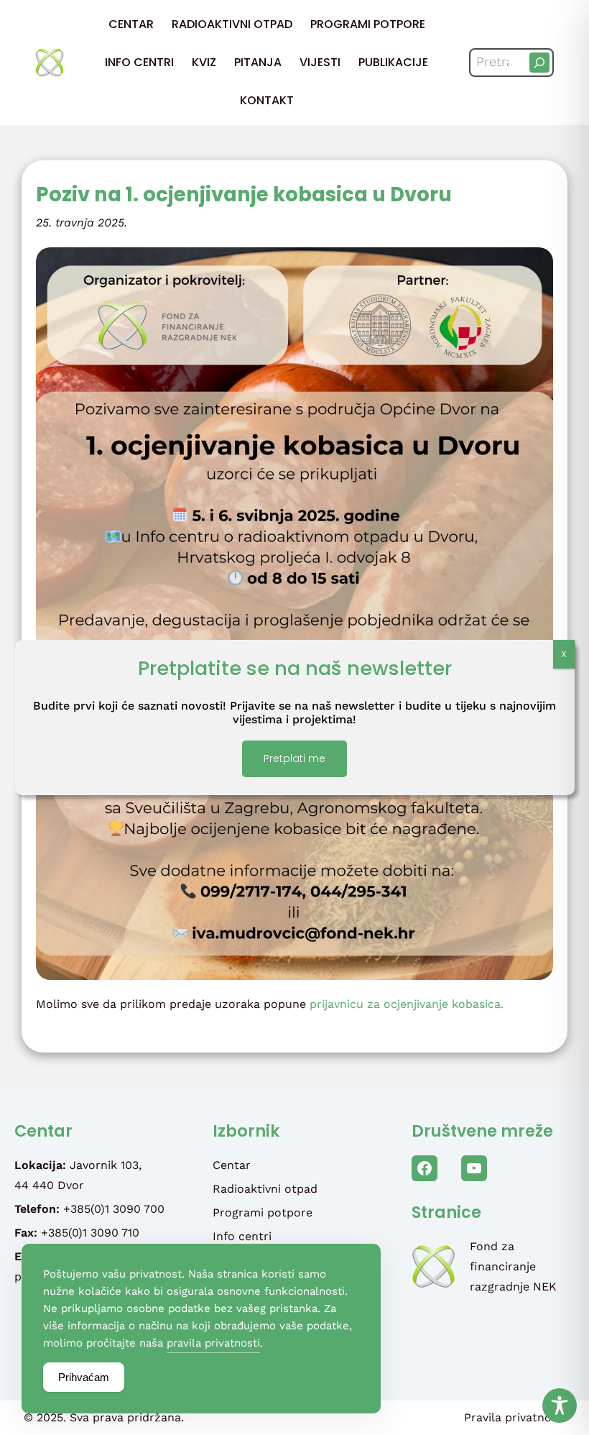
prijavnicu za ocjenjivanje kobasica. (407, 1004)
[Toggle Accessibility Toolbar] (559, 1405)
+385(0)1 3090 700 (113, 1209)
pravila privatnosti (213, 1343)
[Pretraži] (539, 62)
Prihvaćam (83, 1377)
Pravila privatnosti (514, 1417)
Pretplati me (294, 758)
